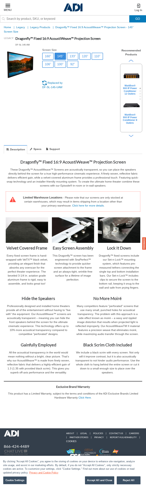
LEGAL (83, 433)
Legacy (21, 27)
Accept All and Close (99, 480)
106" (48, 64)
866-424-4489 (16, 446)
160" (48, 56)
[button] (144, 243)
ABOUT (70, 433)
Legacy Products (40, 27)
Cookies (71, 441)
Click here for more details (88, 205)
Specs (37, 149)
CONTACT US (116, 433)
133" (73, 56)
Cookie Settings (15, 480)
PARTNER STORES (79, 437)
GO (137, 18)
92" (72, 64)
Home (7, 27)
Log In (138, 10)
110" (97, 56)
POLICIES (98, 433)
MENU (8, 9)
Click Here (85, 397)
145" (60, 56)
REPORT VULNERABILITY (123, 437)
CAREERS (134, 433)
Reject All (128, 480)
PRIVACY (99, 437)
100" (60, 64)
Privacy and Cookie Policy (43, 472)
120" (85, 56)
